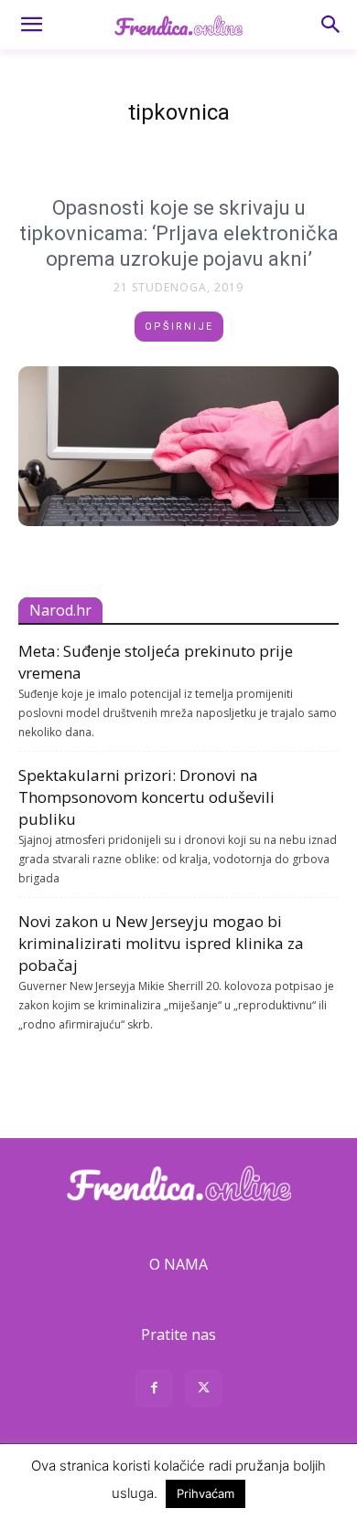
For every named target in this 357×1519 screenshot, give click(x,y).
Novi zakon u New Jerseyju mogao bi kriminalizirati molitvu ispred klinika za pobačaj (161, 943)
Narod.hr (60, 610)
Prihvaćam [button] (205, 1493)
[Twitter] (203, 1390)
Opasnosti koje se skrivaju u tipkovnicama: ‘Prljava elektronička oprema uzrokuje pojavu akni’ (179, 233)
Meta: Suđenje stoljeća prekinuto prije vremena (155, 661)
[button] (31, 24)
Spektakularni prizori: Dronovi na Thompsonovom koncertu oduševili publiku (146, 797)
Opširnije (179, 326)
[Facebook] (153, 1390)
